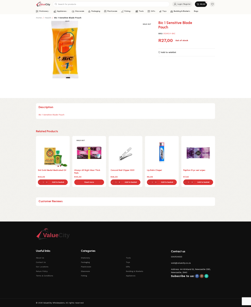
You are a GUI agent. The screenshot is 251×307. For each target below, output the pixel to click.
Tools (128, 258)
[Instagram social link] (202, 276)
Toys (128, 262)
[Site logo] (43, 4)
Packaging (85, 262)
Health (48, 18)
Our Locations (42, 267)
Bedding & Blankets (134, 271)
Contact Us (41, 262)
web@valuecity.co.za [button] (181, 263)
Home (39, 18)
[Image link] (53, 234)
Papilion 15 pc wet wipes (194, 170)
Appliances (130, 276)
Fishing (84, 276)
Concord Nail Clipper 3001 (122, 170)
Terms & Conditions (44, 276)
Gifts (128, 267)
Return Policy (42, 271)
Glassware (85, 271)
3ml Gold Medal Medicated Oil (52, 170)
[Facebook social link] (197, 276)
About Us (40, 258)
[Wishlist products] (212, 4)
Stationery (85, 258)
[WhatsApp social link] (206, 276)
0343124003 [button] (176, 257)
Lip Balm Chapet (154, 170)
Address (175, 269)
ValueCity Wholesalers (54, 303)
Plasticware (86, 267)
